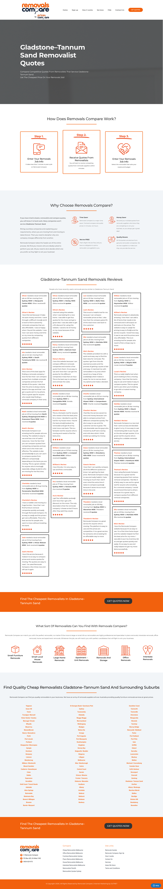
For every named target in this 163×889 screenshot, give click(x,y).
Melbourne (81, 760)
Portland (29, 742)
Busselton (134, 805)
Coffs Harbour (134, 769)
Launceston (134, 754)
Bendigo (134, 796)
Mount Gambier (28, 766)
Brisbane (81, 799)
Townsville (134, 712)
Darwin (81, 772)
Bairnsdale (28, 793)
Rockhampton (81, 742)
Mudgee (81, 727)
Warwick (134, 721)
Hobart (134, 748)
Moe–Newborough (81, 763)
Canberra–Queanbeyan (29, 769)
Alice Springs (28, 790)
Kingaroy (81, 754)
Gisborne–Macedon (81, 781)
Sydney (81, 709)
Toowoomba (81, 712)
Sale (134, 742)
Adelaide (29, 787)
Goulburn (81, 784)
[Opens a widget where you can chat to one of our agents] (156, 885)
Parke (134, 733)
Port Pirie (134, 739)
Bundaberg (134, 802)
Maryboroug (29, 760)
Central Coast (81, 769)
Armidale (81, 790)
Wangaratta (134, 718)
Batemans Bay (29, 796)
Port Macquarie (81, 739)
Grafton (134, 784)
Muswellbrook (29, 730)
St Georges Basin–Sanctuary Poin (81, 706)
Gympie (28, 748)
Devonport (134, 772)
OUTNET (113, 884)
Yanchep (134, 724)
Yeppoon (29, 706)
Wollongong (82, 724)
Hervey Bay (81, 748)
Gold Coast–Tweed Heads (29, 784)
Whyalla (29, 724)
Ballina (134, 793)
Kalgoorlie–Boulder (81, 751)
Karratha (134, 751)
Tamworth (134, 709)
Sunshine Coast (134, 706)
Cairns (81, 766)
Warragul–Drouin (29, 721)
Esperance (28, 778)
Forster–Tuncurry (81, 778)
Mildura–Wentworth (29, 763)
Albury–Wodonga (134, 787)
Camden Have (134, 766)
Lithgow (81, 757)
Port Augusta (81, 736)
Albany (81, 787)
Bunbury (81, 802)
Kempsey (29, 754)
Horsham (29, 751)
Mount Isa (28, 727)
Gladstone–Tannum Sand (134, 781)
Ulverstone (134, 715)
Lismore (29, 757)
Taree (29, 712)
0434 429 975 (28, 862)
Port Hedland (134, 736)
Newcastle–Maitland (134, 730)
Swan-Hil (29, 709)
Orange (81, 733)
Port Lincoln (29, 739)
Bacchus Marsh (134, 790)
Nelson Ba (81, 730)
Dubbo (29, 775)
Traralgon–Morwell (28, 715)
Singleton (81, 745)
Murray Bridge (134, 727)
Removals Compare (85, 884)
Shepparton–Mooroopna (28, 745)
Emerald (134, 775)
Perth (29, 736)
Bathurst (81, 796)
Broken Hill (134, 799)
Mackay (134, 757)
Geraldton (28, 781)
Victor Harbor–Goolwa (28, 718)
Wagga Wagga (81, 718)
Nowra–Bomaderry (28, 733)
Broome (29, 802)
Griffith (134, 745)
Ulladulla (82, 715)
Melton (134, 760)
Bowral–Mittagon (29, 799)
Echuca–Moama (81, 775)
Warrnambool (81, 721)
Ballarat (81, 793)
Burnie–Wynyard (28, 805)
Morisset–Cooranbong (134, 763)
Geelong (134, 778)
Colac (29, 772)
